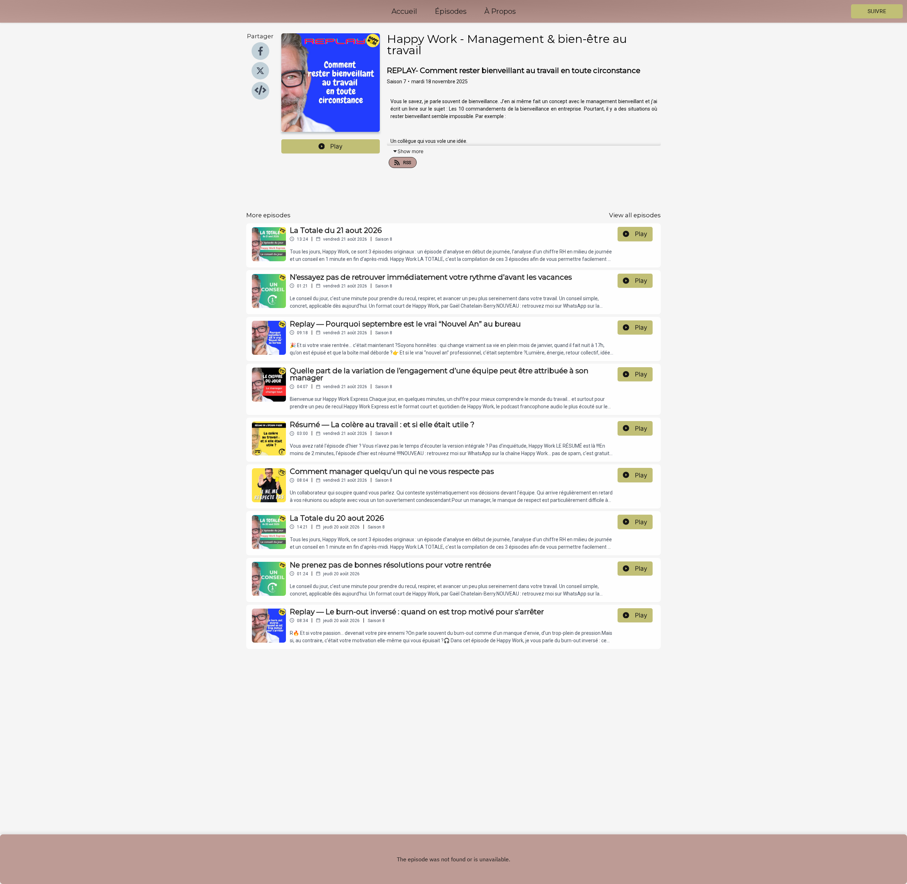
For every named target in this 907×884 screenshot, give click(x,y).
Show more (410, 151)
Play (336, 146)
